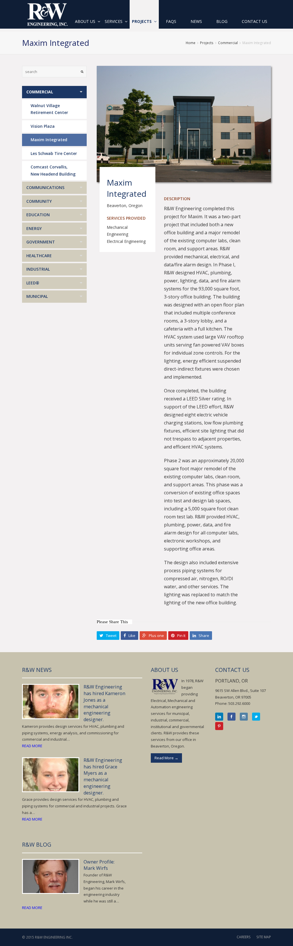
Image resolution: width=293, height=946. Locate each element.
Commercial (228, 42)
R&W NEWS (37, 670)
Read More (166, 757)
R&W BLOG (36, 844)
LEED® (32, 283)
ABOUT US (164, 670)
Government (40, 242)
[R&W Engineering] (47, 14)
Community (39, 201)
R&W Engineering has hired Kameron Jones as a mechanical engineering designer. (104, 703)
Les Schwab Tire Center (54, 153)
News (196, 21)
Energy (34, 228)
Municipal (37, 296)
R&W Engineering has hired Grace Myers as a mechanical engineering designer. (103, 776)
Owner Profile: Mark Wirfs (99, 865)
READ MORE (32, 745)
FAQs (171, 21)
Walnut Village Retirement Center (49, 109)
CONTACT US (232, 670)
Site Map (263, 937)
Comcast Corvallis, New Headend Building (53, 170)
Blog (221, 21)
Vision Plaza (43, 126)
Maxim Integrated (49, 139)
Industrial (38, 269)
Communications (45, 187)
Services (114, 21)
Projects (142, 21)
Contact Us (254, 21)
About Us (85, 21)
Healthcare (39, 255)
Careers (244, 937)
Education (38, 214)
